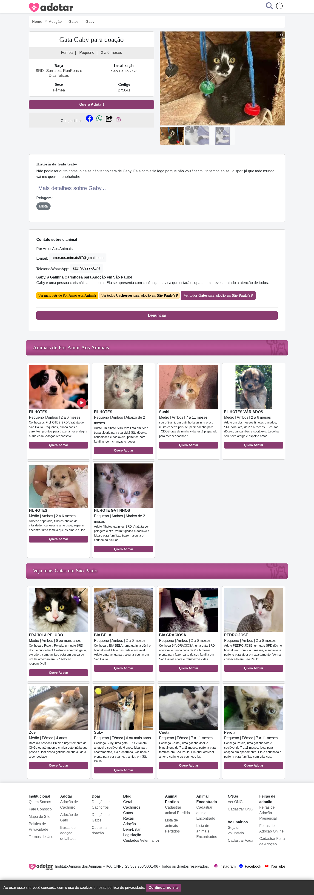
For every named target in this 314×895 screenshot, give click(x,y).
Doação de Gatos (101, 817)
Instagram (227, 866)
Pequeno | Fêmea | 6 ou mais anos (122, 751)
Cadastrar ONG (240, 809)
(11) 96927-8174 (86, 268)
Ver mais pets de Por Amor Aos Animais (67, 295)
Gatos (128, 813)
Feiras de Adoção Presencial (268, 812)
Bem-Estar (131, 829)
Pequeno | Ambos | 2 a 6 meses (58, 428)
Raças (128, 818)
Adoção (129, 824)
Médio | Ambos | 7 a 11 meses (188, 428)
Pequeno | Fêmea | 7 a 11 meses (187, 748)
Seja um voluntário (236, 830)
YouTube (277, 866)
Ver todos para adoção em (139, 295)
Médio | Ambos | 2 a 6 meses (251, 428)
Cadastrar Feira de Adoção (272, 841)
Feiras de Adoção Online (271, 828)
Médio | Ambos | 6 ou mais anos (58, 653)
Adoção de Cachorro (69, 804)
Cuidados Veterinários (141, 840)
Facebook (252, 866)
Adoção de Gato (69, 817)
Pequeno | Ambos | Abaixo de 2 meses (121, 431)
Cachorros (131, 807)
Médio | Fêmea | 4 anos (58, 748)
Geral (127, 802)
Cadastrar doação (100, 830)
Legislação (132, 835)
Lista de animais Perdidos (172, 825)
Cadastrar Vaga (240, 840)
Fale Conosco (40, 809)
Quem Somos (40, 802)
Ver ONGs (236, 802)
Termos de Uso (41, 837)
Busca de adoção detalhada (68, 833)
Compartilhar (71, 121)
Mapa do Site (39, 816)
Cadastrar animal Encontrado (205, 812)
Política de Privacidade (38, 826)
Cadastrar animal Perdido (177, 810)
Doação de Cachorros (101, 804)
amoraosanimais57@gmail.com (77, 258)
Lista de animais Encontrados (206, 831)
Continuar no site (163, 887)
